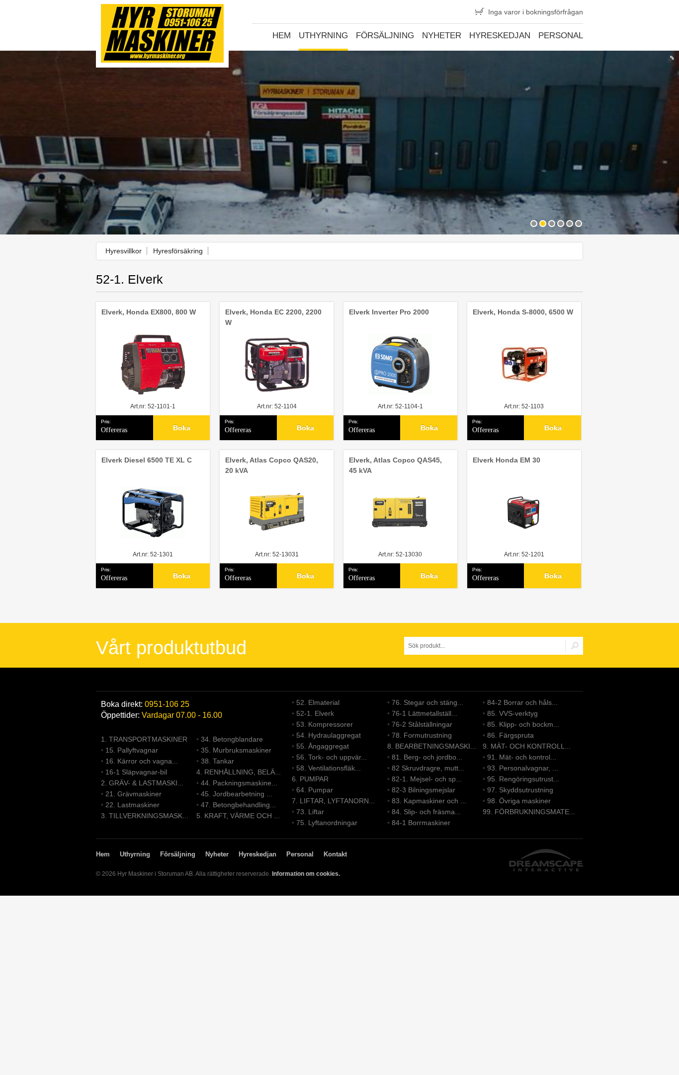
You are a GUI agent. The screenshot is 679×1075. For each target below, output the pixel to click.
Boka (181, 428)
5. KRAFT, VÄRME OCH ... (238, 816)
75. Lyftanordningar (326, 823)
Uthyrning (323, 35)
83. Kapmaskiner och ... (429, 801)
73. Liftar (310, 812)
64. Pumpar (314, 790)
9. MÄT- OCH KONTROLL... (527, 746)
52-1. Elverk (315, 713)
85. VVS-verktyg (512, 713)
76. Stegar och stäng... (427, 702)
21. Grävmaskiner (133, 794)
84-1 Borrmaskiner (421, 823)
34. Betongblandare (232, 739)
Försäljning (385, 35)
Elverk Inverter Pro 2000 (389, 312)
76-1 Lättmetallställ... (424, 713)
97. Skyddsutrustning (520, 790)
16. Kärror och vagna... (141, 761)
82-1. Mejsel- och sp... (427, 779)
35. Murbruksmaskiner (236, 750)
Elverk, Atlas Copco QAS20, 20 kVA (271, 465)
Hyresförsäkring (178, 251)
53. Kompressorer (324, 724)
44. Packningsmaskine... (239, 783)
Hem (281, 35)
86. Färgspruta (510, 735)
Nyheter (441, 35)
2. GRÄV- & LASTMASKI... (142, 783)
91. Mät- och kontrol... (521, 757)
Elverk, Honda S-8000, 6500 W (523, 312)
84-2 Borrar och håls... (522, 702)
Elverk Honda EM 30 (506, 460)
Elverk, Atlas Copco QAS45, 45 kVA (395, 465)
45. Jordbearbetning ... (236, 794)
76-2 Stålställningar (422, 724)
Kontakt (335, 854)
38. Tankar (217, 761)
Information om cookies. (306, 873)
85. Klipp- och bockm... (523, 724)
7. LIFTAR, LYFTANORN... (333, 801)
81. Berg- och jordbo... (427, 757)
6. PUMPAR (310, 779)
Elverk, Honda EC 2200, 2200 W (273, 317)
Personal (560, 35)
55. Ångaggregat (322, 746)
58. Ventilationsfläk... (328, 768)
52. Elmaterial (318, 702)
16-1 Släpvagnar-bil (136, 772)
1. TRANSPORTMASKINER (144, 739)
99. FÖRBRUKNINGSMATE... (529, 812)
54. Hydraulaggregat (328, 735)
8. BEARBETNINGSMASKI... (431, 746)
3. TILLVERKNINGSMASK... (144, 816)
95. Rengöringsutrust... (523, 779)
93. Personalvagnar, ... (522, 768)
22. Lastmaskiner (132, 805)
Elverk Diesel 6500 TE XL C (146, 460)
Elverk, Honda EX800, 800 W (148, 312)
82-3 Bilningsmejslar (423, 790)
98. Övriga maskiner (519, 801)
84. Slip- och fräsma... (426, 812)
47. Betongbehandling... (238, 805)
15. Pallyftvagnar (131, 750)
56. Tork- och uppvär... (331, 757)
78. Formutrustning (422, 735)
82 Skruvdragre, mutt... (428, 768)
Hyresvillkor (123, 251)
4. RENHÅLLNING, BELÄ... (238, 772)
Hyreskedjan (499, 35)
